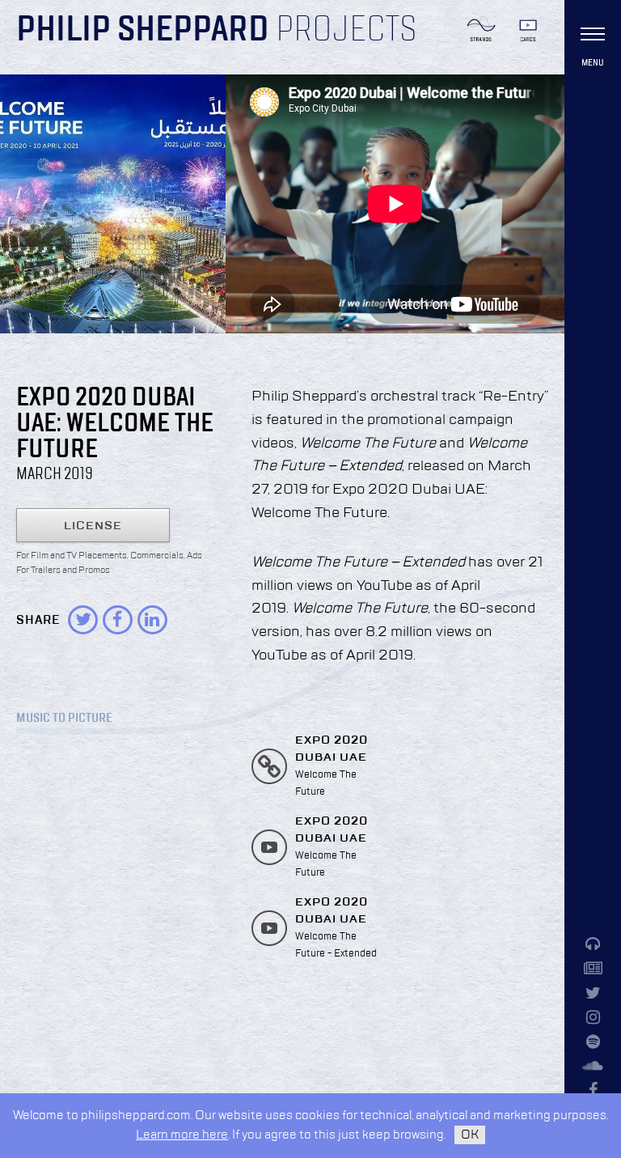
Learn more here (182, 1135)
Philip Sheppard (142, 31)
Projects (346, 31)
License (93, 526)
